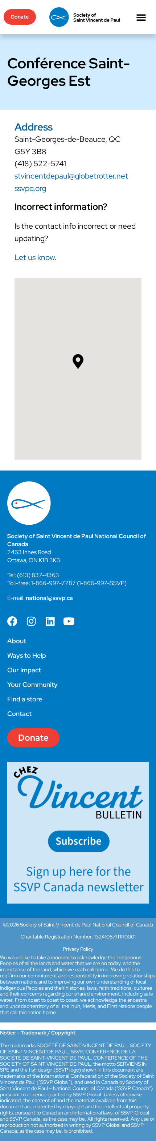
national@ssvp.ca (49, 598)
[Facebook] (12, 621)
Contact (19, 713)
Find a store (24, 699)
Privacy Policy (78, 949)
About (16, 641)
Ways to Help (26, 655)
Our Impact (24, 670)
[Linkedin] (50, 621)
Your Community (32, 684)
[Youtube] (69, 621)
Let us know (35, 257)
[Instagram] (31, 621)
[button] (141, 17)
